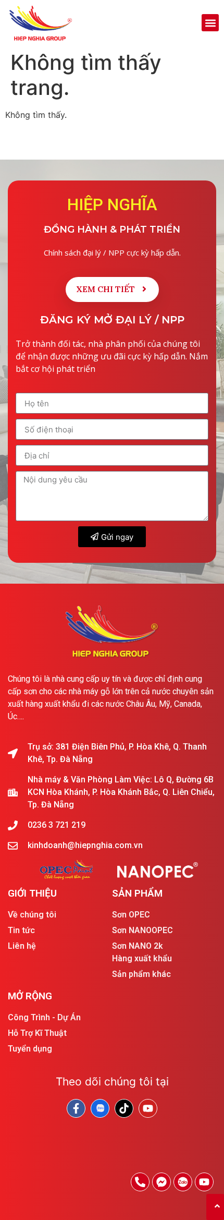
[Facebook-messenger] (161, 1182)
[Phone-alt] (140, 1182)
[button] (210, 22)
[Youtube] (204, 1182)
